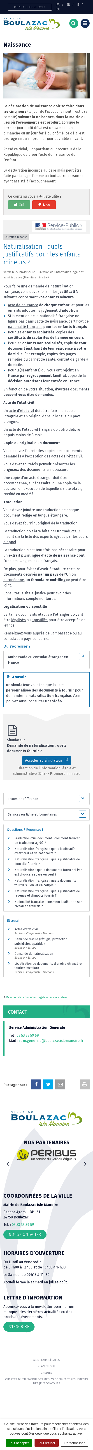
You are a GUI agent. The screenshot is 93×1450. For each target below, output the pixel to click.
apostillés (40, 620)
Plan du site (46, 1366)
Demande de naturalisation (33, 954)
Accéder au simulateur (45, 760)
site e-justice (35, 593)
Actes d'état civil (26, 929)
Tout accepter (19, 1443)
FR (58, 4)
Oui (21, 205)
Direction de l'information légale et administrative (36, 997)
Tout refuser (46, 1443)
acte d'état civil (21, 411)
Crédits (46, 1372)
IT (78, 4)
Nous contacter (25, 1234)
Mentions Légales (46, 1359)
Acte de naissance (23, 305)
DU (58, 9)
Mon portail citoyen (30, 7)
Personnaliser (74, 1443)
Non (46, 205)
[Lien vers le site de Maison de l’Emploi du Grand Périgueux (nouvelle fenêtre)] (49, 1157)
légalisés (18, 620)
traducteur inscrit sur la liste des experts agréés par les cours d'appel (45, 536)
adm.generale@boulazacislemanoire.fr (51, 1040)
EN (68, 4)
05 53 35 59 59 (27, 1035)
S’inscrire (19, 1326)
